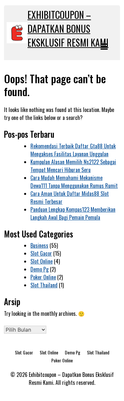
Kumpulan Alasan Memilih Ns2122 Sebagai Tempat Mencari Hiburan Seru (73, 166)
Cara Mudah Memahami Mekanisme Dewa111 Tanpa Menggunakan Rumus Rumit (74, 182)
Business (39, 245)
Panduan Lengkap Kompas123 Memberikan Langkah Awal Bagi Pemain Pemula (72, 213)
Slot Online (41, 261)
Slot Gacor (41, 253)
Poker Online (43, 277)
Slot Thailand (44, 285)
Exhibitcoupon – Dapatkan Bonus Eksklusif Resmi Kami (67, 28)
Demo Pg (39, 269)
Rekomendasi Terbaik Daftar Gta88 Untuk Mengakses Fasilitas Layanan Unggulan (73, 150)
